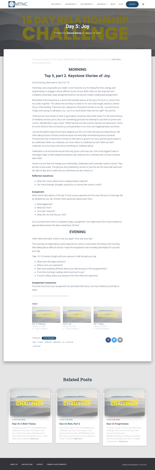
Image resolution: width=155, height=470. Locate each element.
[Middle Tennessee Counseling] (18, 4)
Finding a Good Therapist (57, 464)
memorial (69, 342)
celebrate (48, 342)
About (113, 4)
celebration (57, 342)
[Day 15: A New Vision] (30, 402)
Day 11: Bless (99, 324)
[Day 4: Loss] (77, 315)
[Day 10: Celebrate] (46, 315)
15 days (40, 342)
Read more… (34, 439)
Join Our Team (26, 464)
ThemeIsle (143, 465)
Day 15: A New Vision (24, 423)
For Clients (55, 4)
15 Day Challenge (48, 338)
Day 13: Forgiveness (117, 423)
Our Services (70, 4)
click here (116, 59)
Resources (101, 4)
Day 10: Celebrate (39, 324)
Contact (132, 4)
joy (63, 342)
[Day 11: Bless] (108, 315)
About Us (13, 464)
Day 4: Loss (67, 324)
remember (37, 346)
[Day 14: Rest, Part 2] (77, 402)
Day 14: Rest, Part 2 (69, 423)
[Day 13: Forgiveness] (125, 402)
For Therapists (86, 4)
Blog (121, 4)
